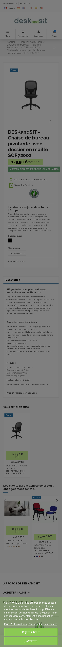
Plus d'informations (15, 624)
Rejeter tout (31, 632)
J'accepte (31, 641)
